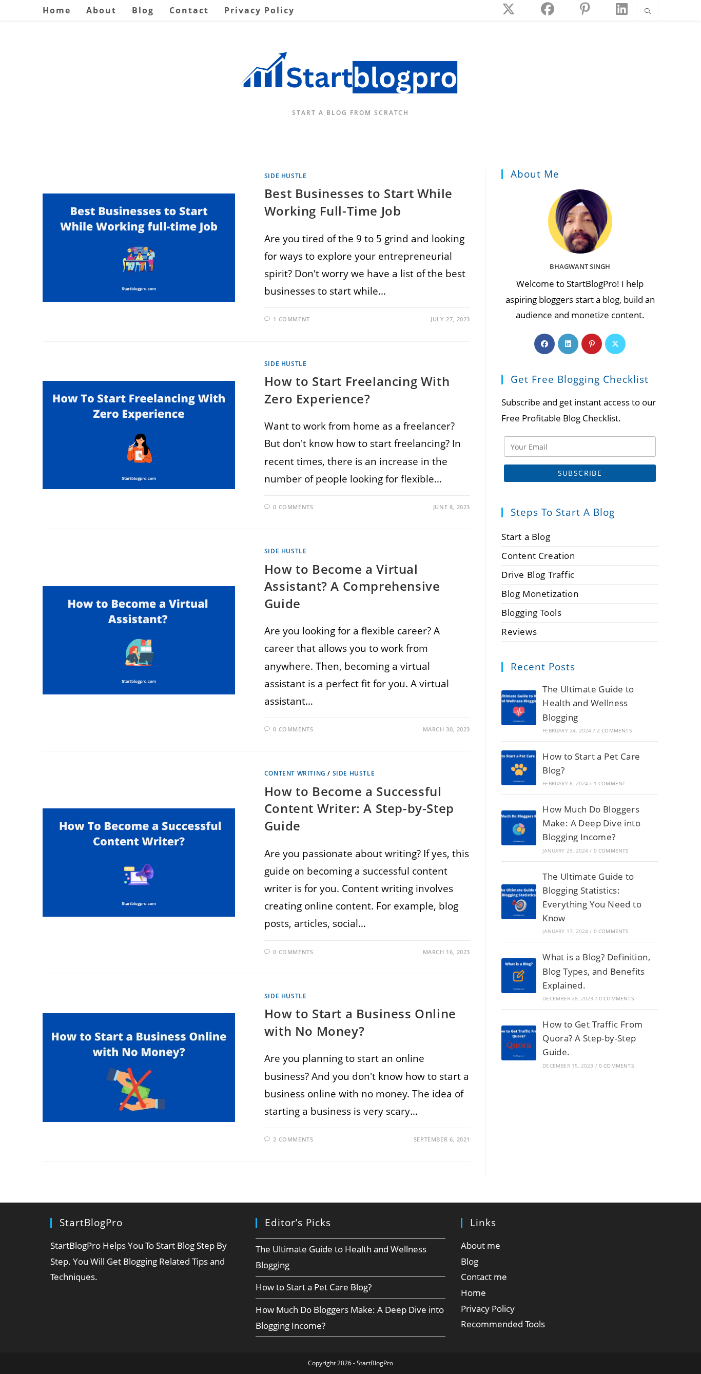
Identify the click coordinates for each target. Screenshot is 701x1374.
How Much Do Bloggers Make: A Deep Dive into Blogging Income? (591, 823)
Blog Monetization (539, 593)
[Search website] (647, 11)
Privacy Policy (488, 1308)
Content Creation (538, 556)
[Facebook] (544, 344)
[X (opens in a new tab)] (508, 9)
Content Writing (295, 773)
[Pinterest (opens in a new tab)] (585, 9)
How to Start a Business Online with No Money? (360, 1022)
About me (480, 1245)
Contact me (484, 1277)
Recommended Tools (503, 1324)
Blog (469, 1261)
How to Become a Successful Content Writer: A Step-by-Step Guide (359, 808)
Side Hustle (285, 175)
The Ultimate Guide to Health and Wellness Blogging (588, 703)
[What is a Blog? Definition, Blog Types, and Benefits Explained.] (518, 975)
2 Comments (293, 1139)
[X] (615, 344)
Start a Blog (525, 537)
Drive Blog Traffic (538, 574)
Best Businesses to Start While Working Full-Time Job (358, 202)
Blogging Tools (531, 612)
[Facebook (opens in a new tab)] (547, 9)
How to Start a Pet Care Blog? (314, 1287)
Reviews (519, 631)
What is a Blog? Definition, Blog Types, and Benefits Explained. (596, 971)
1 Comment (291, 319)
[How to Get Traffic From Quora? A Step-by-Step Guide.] (518, 1042)
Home (473, 1293)
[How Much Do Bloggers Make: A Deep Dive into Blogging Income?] (518, 827)
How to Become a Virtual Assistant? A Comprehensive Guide (352, 586)
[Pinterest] (591, 344)
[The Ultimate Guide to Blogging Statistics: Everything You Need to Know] (518, 901)
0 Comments (293, 507)
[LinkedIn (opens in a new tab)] (622, 9)
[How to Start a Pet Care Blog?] (518, 767)
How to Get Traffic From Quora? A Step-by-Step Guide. (592, 1038)
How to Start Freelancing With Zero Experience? (357, 390)
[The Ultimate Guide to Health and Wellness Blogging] (518, 707)
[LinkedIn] (568, 344)
